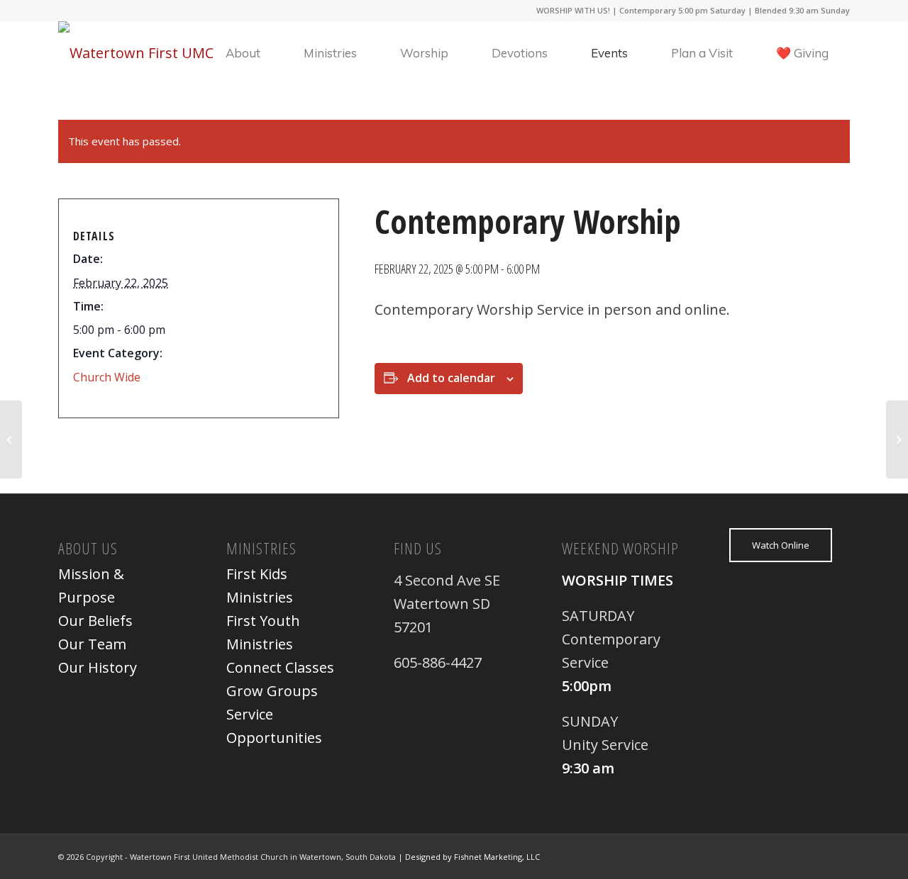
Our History (97, 667)
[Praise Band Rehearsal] (11, 439)
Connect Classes (280, 667)
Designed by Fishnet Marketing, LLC (472, 856)
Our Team (92, 644)
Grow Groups (272, 690)
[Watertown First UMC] (136, 53)
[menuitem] (243, 53)
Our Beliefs (95, 620)
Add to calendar (451, 378)
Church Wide (106, 377)
